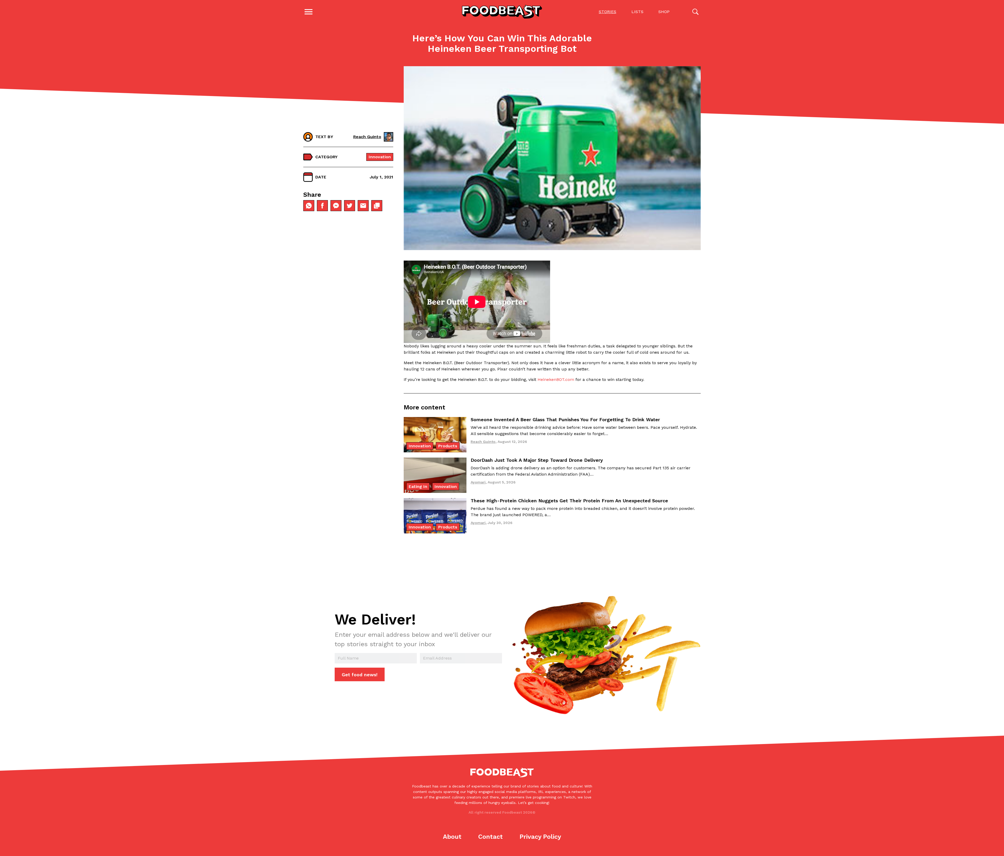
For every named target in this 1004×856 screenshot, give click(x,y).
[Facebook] (322, 205)
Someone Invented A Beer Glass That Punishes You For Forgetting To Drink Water (565, 419)
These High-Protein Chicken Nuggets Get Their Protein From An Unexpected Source (569, 500)
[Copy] (376, 205)
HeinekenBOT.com (556, 379)
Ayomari (478, 482)
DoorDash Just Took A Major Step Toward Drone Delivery (537, 460)
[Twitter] (349, 205)
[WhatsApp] (308, 205)
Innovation (380, 156)
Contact (490, 836)
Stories (607, 11)
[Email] (363, 205)
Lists (637, 11)
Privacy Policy (540, 836)
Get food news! (360, 674)
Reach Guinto (367, 136)
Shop (664, 11)
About (452, 836)
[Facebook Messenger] (335, 205)
